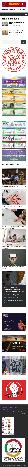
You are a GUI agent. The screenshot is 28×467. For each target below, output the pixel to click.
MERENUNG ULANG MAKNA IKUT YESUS (16, 23)
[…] (17, 297)
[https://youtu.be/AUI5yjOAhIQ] (23, 42)
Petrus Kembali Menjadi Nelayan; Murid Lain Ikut (16, 31)
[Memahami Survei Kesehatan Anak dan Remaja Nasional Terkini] (14, 278)
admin (18, 25)
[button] (26, 14)
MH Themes (23, 465)
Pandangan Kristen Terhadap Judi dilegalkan (13, 266)
